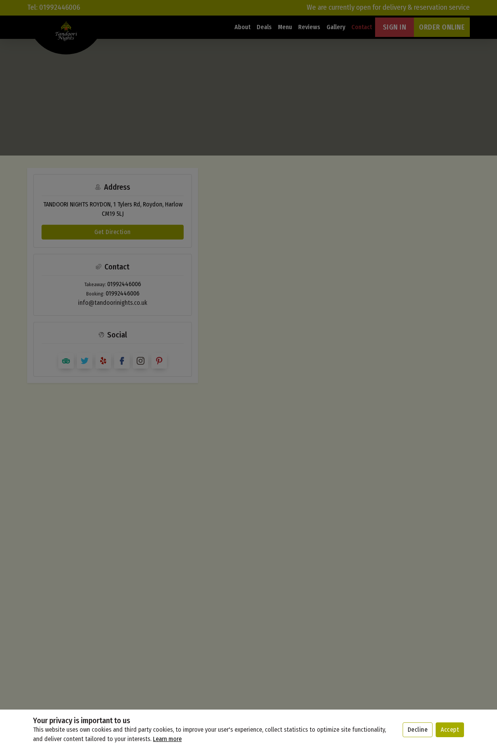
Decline (418, 729)
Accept (450, 729)
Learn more (167, 739)
